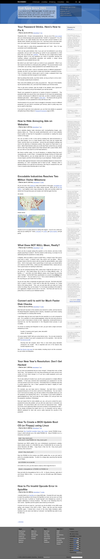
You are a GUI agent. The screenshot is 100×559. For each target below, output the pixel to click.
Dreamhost (47, 557)
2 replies (42, 182)
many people (58, 36)
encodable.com (58, 185)
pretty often (42, 98)
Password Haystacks (41, 111)
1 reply (41, 247)
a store (45, 231)
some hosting (53, 231)
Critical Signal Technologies (75, 300)
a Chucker (38, 231)
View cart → (70, 29)
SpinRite (31, 495)
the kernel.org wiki (25, 340)
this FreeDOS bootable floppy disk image (36, 431)
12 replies (42, 492)
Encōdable (22, 2)
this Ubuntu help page (26, 349)
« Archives (20, 522)
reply (41, 33)
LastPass (35, 54)
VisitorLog (32, 185)
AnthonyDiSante (36, 33)
